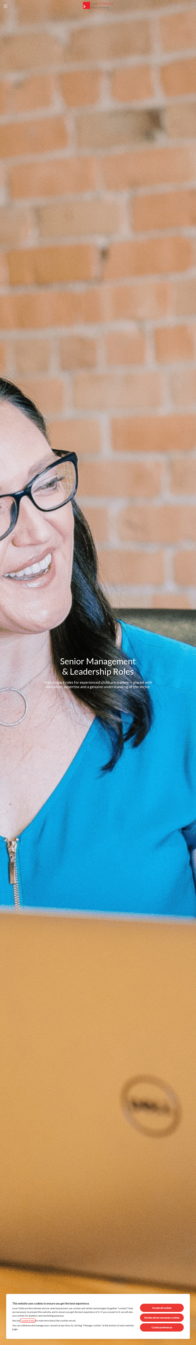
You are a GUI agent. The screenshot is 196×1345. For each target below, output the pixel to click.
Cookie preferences (162, 1327)
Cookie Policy (27, 1320)
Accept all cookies (162, 1307)
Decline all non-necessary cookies (161, 1317)
